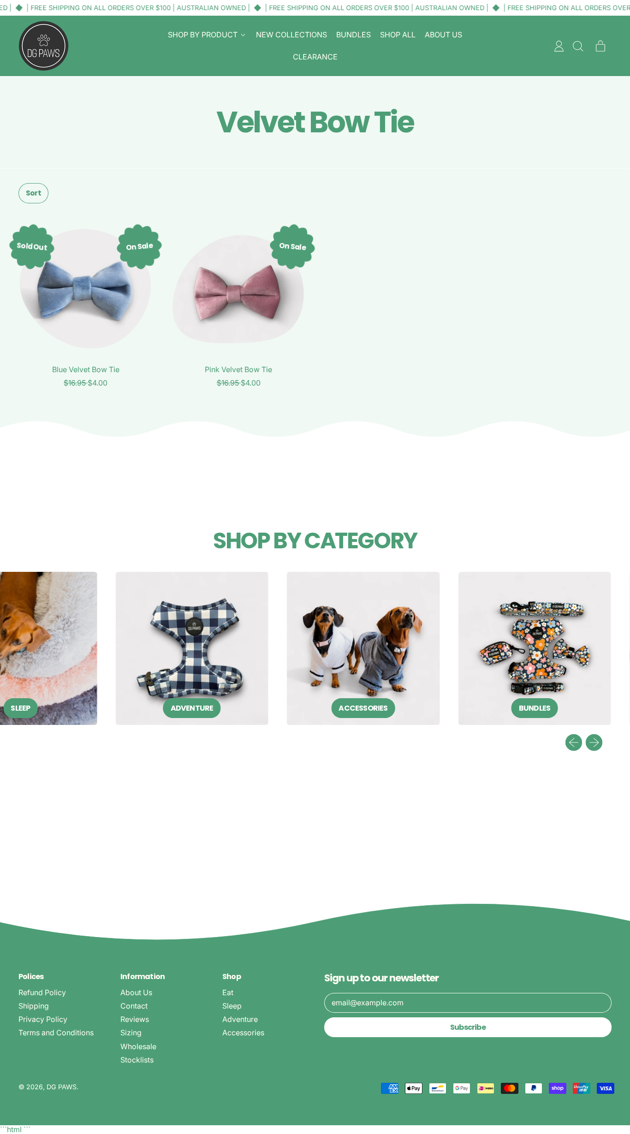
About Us (136, 992)
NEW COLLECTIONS (291, 34)
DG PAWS (62, 1087)
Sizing (131, 1032)
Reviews (134, 1019)
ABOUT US (443, 34)
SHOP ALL (398, 34)
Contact (134, 1005)
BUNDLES (353, 34)
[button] (577, 46)
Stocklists (137, 1059)
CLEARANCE (315, 56)
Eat (227, 992)
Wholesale (138, 1046)
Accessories (243, 1032)
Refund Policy (42, 992)
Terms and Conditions (56, 1032)
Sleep (232, 1005)
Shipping (33, 1005)
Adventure (240, 1019)
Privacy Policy (42, 1019)
